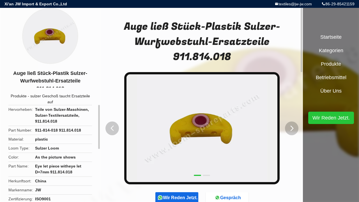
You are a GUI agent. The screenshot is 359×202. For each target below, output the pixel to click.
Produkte (19, 96)
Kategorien (331, 50)
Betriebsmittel (331, 77)
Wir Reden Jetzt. (331, 118)
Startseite (331, 37)
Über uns (331, 91)
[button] (112, 128)
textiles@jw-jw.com (295, 4)
